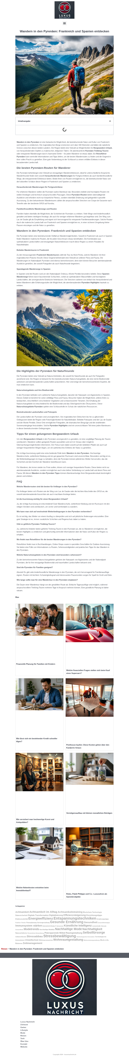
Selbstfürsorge (94, 932)
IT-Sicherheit (59, 926)
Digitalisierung (56, 915)
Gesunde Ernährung (66, 922)
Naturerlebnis (21, 933)
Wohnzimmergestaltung (92, 940)
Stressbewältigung (59, 936)
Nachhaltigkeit (92, 929)
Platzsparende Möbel (54, 933)
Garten (23, 1027)
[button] (64, 23)
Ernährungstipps (103, 919)
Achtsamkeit (22, 912)
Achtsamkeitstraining (70, 912)
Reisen (4, 949)
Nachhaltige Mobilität (47, 929)
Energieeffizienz (40, 918)
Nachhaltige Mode (68, 929)
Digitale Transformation (38, 915)
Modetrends (31, 929)
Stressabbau (35, 936)
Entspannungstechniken (75, 918)
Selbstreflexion (20, 937)
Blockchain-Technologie (92, 912)
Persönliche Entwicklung (35, 933)
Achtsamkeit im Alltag (43, 911)
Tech (22, 1038)
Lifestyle (24, 1030)
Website (23, 1047)
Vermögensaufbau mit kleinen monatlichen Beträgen (89, 813)
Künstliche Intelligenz (78, 925)
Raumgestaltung (74, 933)
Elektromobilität (21, 919)
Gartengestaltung (43, 922)
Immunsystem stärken (28, 925)
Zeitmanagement (32, 943)
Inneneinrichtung (49, 926)
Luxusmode (96, 926)
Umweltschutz (32, 940)
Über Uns (24, 1041)
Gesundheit (90, 922)
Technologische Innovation (85, 937)
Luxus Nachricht (27, 1022)
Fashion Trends (20, 922)
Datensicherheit (21, 915)
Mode (22, 1033)
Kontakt (23, 1044)
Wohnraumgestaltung (68, 939)
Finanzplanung (31, 922)
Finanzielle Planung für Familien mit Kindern (35, 664)
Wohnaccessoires (46, 940)
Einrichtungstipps (94, 915)
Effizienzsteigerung (74, 915)
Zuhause (24, 1025)
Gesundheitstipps (104, 922)
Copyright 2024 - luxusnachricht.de (64, 1054)
